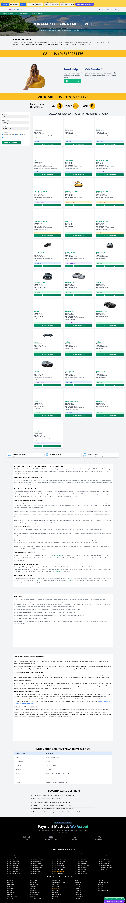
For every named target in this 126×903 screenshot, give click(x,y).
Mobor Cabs (55, 890)
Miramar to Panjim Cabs (35, 873)
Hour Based (31, 4)
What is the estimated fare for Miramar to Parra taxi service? (51, 802)
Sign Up (107, 9)
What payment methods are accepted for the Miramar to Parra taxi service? (56, 812)
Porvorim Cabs (78, 894)
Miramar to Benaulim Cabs (81, 855)
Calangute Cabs (11, 898)
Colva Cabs (32, 888)
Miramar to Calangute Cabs (104, 855)
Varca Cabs (100, 886)
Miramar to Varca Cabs (12, 867)
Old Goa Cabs (78, 882)
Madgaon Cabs (56, 880)
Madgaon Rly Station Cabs (58, 882)
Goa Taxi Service (57, 571)
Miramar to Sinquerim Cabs (59, 859)
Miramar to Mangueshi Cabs (82, 865)
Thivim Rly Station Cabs (103, 882)
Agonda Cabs (10, 880)
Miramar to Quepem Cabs (13, 869)
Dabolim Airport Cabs (35, 892)
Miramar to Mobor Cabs (81, 863)
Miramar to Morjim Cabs (36, 867)
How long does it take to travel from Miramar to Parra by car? (52, 805)
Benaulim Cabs (10, 892)
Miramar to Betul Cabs (35, 861)
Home (99, 9)
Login (116, 9)
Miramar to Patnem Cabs (104, 857)
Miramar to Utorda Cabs (35, 863)
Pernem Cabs (78, 890)
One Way (23, 4)
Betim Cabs (10, 894)
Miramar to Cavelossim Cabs (14, 873)
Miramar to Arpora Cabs (103, 859)
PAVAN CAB (14, 9)
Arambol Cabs (10, 884)
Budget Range (5, 120)
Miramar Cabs (55, 888)
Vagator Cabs (101, 884)
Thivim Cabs (101, 880)
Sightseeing (39, 4)
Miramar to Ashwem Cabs (104, 861)
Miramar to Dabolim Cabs (13, 853)
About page (39, 580)
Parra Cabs (77, 886)
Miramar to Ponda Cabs (13, 865)
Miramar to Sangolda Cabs (58, 869)
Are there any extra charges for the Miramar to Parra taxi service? (53, 808)
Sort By (4, 126)
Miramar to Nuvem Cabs (81, 869)
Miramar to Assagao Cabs (104, 863)
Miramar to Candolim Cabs (104, 865)
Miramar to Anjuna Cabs (104, 853)
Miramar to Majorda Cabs (36, 853)
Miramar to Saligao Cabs (58, 855)
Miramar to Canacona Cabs (13, 871)
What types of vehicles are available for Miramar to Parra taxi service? (54, 795)
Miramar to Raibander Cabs (59, 853)
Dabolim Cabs (33, 890)
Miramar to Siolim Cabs (58, 857)
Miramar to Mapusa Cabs (104, 869)
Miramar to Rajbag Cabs (35, 857)
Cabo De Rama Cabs (12, 896)
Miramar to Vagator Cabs (58, 865)
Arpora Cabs (10, 886)
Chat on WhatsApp (73, 81)
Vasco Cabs (100, 888)
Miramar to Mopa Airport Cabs (14, 855)
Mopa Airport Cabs (56, 894)
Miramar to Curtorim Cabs (36, 855)
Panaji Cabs (78, 884)
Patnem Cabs (78, 888)
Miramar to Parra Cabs (58, 871)
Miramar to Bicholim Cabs (81, 857)
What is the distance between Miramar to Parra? (48, 799)
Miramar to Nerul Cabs (35, 871)
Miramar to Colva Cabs (80, 859)
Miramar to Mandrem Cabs (36, 865)
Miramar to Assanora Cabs (58, 873)
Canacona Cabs (33, 880)
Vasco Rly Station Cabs (103, 890)
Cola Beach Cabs (34, 886)
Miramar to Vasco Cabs (12, 859)
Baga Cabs (9, 890)
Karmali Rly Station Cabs (36, 898)
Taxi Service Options (25, 2)
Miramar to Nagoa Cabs (35, 869)
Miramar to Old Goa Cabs (81, 871)
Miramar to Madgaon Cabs (13, 857)
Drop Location (64, 2)
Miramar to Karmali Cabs (13, 863)
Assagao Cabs (10, 888)
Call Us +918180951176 (63, 53)
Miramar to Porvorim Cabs (58, 867)
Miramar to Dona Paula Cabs (105, 867)
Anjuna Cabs (10, 882)
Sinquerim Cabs (79, 896)
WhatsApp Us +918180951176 (63, 96)
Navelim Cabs (55, 898)
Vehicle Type (5, 132)
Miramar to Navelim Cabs (81, 867)
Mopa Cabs (55, 892)
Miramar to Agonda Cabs (81, 853)
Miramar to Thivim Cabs (13, 861)
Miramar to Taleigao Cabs (58, 861)
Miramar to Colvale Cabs (81, 861)
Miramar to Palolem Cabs (81, 873)
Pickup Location (48, 2)
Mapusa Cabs (55, 886)
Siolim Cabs (78, 898)
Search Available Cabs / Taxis (84, 4)
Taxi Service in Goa (70, 580)
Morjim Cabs (55, 896)
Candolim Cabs (33, 882)
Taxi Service (5, 4)
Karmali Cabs (33, 896)
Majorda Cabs (55, 884)
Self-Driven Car (14, 4)
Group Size (5, 114)
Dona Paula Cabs (34, 894)
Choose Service (5, 2)
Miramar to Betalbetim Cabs (36, 859)
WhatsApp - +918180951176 (12, 142)
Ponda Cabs (78, 892)
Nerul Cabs (77, 880)
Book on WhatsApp (48, 144)
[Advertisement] (58, 635)
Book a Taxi (57, 555)
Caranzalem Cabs (34, 884)
